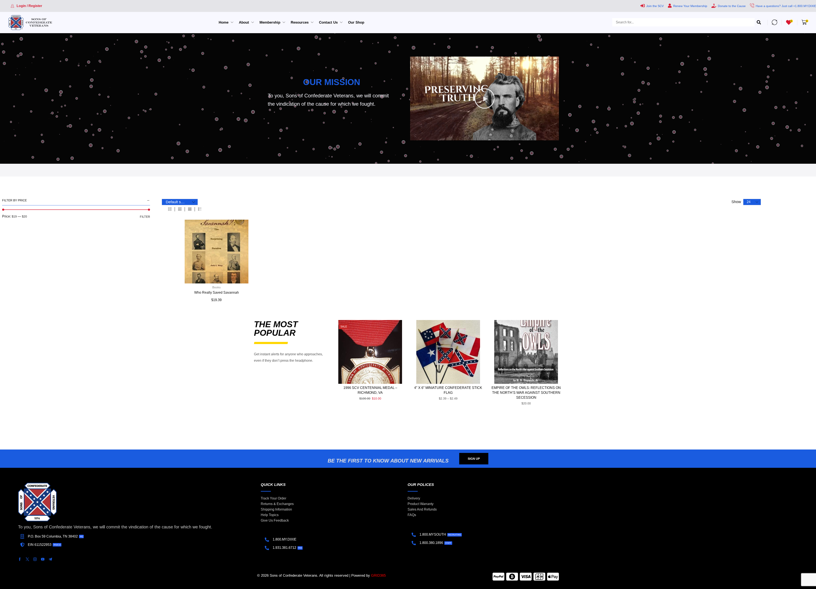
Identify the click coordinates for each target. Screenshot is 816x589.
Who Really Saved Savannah (216, 292)
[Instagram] (35, 559)
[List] (200, 209)
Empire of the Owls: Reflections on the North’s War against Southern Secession (526, 392)
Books (216, 287)
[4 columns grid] (190, 209)
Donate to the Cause (732, 6)
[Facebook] (19, 559)
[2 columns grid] (170, 209)
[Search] (759, 22)
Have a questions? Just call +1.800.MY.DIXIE (786, 6)
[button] (26, 6)
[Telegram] (50, 559)
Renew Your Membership (690, 6)
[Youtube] (42, 559)
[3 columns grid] (180, 209)
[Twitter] (27, 559)
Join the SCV (655, 6)
